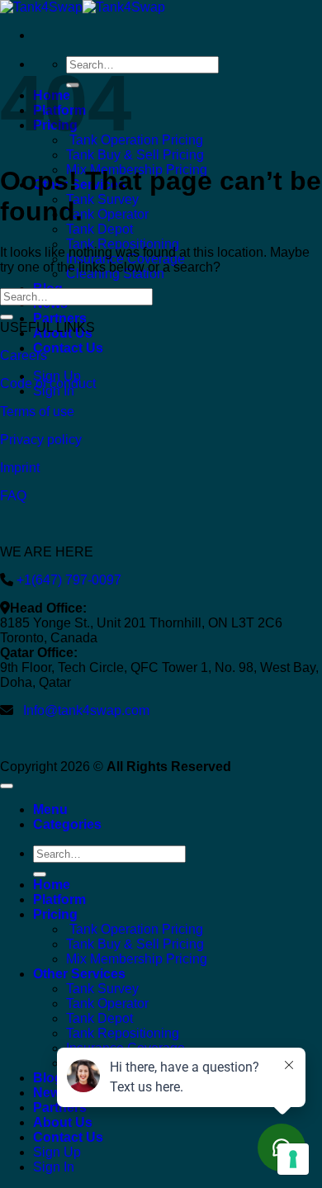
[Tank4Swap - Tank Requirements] (82, 7)
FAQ (13, 496)
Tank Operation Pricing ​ (136, 140)
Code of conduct (48, 383)
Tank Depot (99, 229)
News (50, 1093)
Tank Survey (102, 199)
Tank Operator (107, 214)
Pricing (55, 914)
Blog (48, 1078)
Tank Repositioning (122, 244)
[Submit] (6, 317)
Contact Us (68, 348)
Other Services (79, 974)
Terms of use (37, 412)
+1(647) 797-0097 (67, 580)
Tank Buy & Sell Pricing (135, 155)
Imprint (20, 468)
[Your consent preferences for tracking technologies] (293, 1159)
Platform (59, 899)
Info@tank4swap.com (86, 710)
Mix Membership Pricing (136, 959)
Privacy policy (41, 440)
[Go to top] (6, 785)
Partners (60, 318)
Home (51, 885)
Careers (23, 355)
